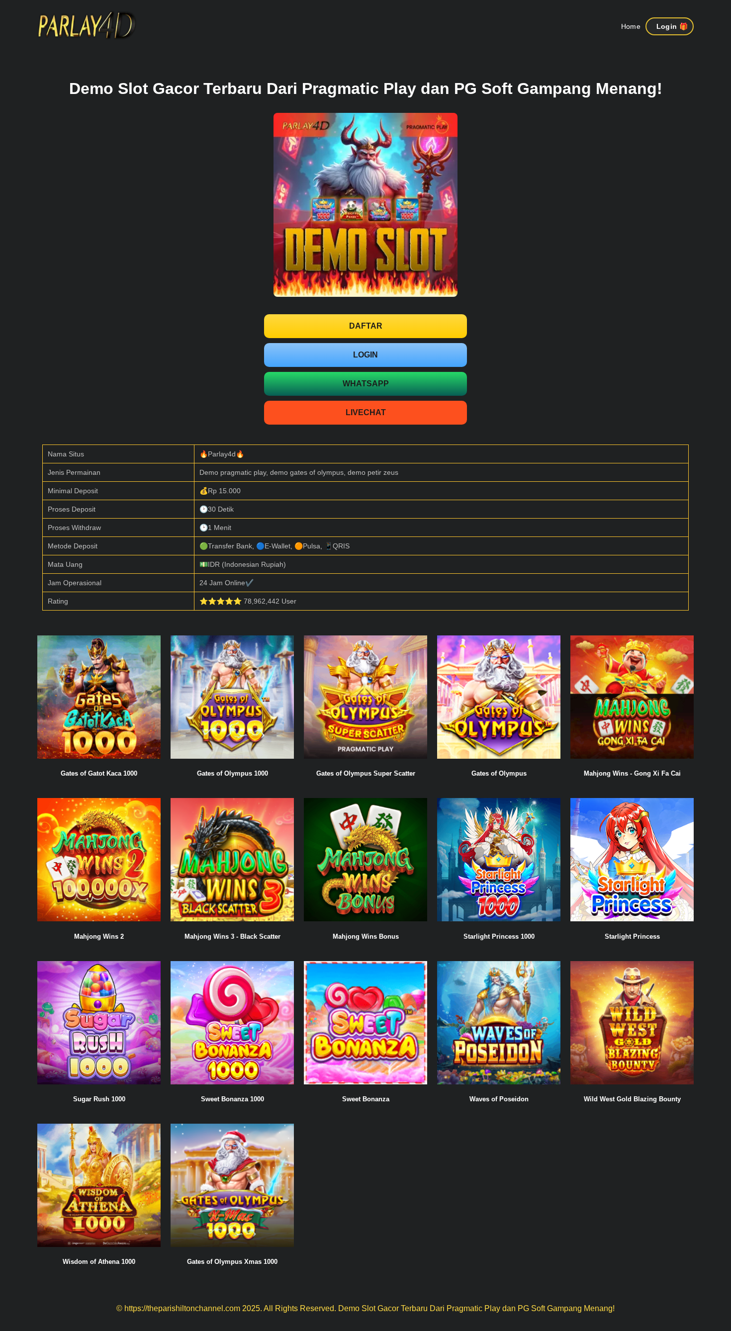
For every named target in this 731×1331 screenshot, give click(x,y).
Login (365, 355)
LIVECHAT (366, 412)
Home (630, 26)
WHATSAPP (366, 383)
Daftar (365, 326)
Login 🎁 (672, 26)
